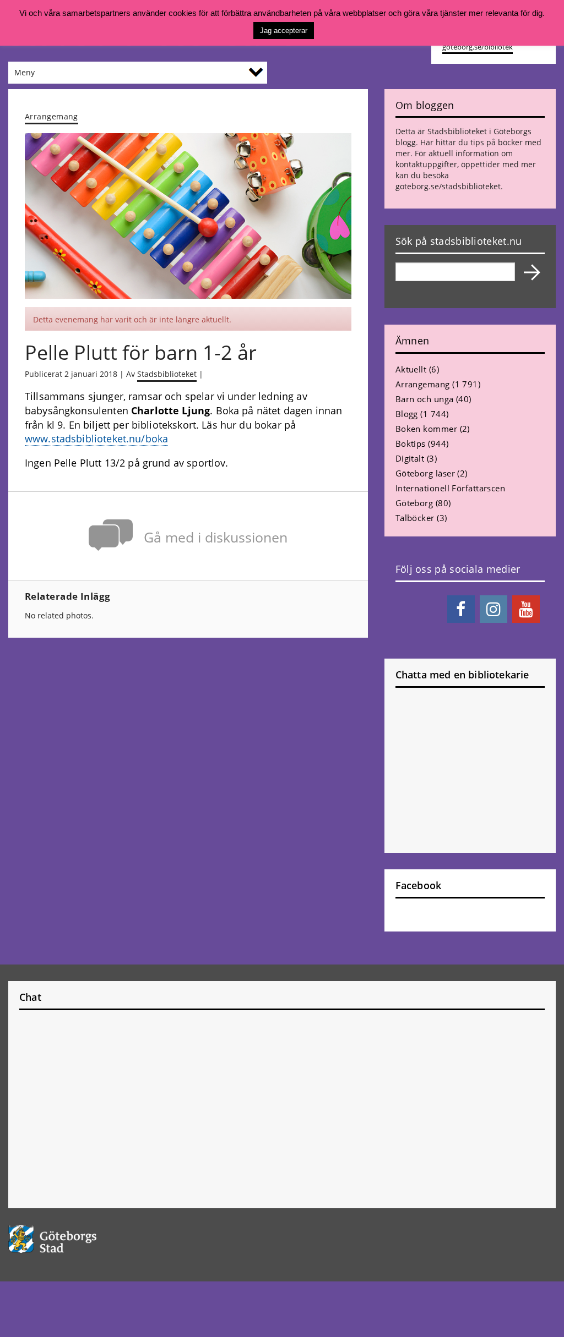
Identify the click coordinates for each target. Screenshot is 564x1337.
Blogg (406, 413)
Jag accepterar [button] (283, 30)
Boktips (410, 443)
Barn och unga (424, 398)
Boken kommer (426, 428)
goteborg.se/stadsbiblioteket (448, 186)
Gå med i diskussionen (216, 537)
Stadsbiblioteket (167, 374)
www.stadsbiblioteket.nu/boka (96, 438)
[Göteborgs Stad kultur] (70, 1239)
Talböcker (415, 517)
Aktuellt (411, 369)
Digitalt (410, 458)
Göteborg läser (425, 473)
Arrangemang (51, 116)
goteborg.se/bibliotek (477, 47)
